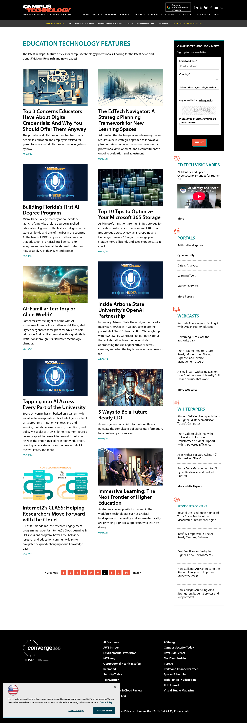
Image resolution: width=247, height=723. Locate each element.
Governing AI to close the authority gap (193, 338)
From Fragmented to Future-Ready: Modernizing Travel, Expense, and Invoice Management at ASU (195, 356)
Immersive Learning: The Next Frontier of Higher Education (126, 497)
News (86, 14)
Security (163, 23)
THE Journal (171, 685)
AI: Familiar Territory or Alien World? (49, 311)
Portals (186, 238)
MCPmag (109, 658)
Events (187, 14)
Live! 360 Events (174, 653)
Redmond (109, 669)
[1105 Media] (43, 678)
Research (140, 14)
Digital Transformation (140, 23)
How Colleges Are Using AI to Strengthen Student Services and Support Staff (198, 593)
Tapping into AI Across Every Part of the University (54, 404)
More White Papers (189, 486)
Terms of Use (144, 711)
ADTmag (169, 642)
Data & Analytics (187, 265)
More (217, 14)
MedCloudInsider (175, 658)
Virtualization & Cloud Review (122, 690)
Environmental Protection (119, 653)
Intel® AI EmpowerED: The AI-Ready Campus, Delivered (195, 535)
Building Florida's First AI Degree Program (51, 209)
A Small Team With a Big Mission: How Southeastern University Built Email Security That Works (199, 375)
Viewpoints (111, 14)
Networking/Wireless (110, 23)
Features (97, 14)
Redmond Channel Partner (181, 669)
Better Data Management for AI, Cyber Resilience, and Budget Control (197, 471)
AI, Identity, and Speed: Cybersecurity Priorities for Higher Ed (198, 175)
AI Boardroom (112, 642)
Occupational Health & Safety (122, 663)
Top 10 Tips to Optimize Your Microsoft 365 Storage (129, 214)
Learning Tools (186, 275)
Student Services (187, 286)
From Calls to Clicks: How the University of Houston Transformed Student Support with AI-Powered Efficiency (196, 439)
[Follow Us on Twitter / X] (201, 8)
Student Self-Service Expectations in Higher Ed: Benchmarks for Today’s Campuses (198, 419)
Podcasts (153, 14)
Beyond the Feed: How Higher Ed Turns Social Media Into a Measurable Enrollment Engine (198, 516)
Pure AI (168, 663)
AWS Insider (111, 647)
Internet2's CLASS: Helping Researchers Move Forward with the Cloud (54, 513)
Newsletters (204, 14)
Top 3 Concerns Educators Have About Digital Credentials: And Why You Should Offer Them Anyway (54, 120)
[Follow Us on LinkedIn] (196, 7)
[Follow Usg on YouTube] (216, 8)
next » (137, 572)
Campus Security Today (179, 647)
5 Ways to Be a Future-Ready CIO (123, 414)
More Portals (185, 296)
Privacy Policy (206, 100)
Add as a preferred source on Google (180, 7)
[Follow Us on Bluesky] (206, 8)
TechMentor (111, 680)
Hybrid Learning (84, 23)
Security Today (112, 674)
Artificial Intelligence (190, 245)
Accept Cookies (104, 710)
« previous (51, 572)
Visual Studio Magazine (179, 690)
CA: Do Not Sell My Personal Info (170, 711)
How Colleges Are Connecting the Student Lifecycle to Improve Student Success (198, 572)
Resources (171, 14)
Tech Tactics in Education (180, 680)
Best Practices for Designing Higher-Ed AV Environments (195, 553)
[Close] (115, 686)
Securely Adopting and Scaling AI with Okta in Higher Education (198, 325)
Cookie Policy (123, 711)
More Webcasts (187, 389)
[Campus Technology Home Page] (47, 10)
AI (70, 23)
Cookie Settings (76, 710)
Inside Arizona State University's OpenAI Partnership (121, 310)
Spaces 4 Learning (175, 674)
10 (126, 572)
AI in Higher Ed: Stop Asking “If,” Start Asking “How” (196, 456)
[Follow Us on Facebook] (211, 8)
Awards (124, 14)
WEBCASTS (188, 316)
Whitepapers (191, 409)
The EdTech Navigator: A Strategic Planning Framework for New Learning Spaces (126, 120)
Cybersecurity (185, 255)
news (64, 58)
